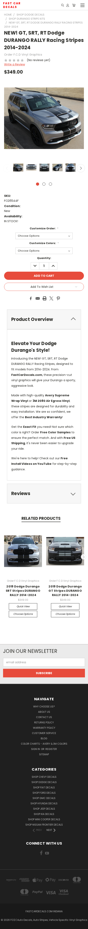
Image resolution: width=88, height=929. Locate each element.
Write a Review (14, 64)
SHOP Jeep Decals (44, 808)
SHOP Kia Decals (44, 814)
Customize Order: (44, 228)
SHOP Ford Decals (44, 793)
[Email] (38, 298)
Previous (7, 168)
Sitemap (44, 754)
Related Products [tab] (41, 518)
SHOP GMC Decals (44, 798)
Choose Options (23, 614)
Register (51, 749)
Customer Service (44, 733)
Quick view (23, 606)
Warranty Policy (44, 728)
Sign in (36, 749)
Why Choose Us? (44, 706)
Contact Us (44, 717)
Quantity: (44, 258)
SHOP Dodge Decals (44, 782)
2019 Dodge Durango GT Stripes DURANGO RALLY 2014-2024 (65, 590)
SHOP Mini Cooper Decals (44, 819)
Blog (44, 738)
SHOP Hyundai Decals (44, 803)
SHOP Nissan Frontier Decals (44, 824)
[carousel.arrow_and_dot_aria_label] (43, 184)
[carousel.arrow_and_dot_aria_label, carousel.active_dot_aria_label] (37, 184)
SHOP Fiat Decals (44, 787)
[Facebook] (31, 298)
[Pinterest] (58, 298)
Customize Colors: (44, 243)
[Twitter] (51, 298)
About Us (44, 712)
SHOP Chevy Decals (44, 777)
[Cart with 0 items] (74, 5)
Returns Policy (44, 722)
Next (81, 168)
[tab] (44, 493)
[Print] (45, 298)
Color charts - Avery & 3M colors (44, 743)
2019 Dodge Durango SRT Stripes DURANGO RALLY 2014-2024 (23, 590)
